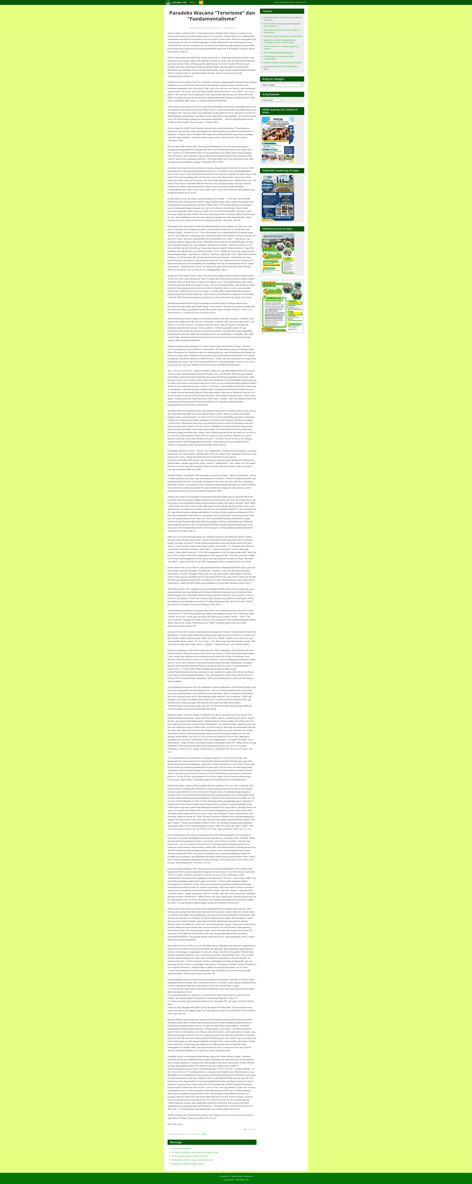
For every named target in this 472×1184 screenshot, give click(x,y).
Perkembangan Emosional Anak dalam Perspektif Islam (279, 57)
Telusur (192, 2)
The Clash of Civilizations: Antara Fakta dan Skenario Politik (194, 1152)
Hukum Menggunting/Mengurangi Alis (278, 52)
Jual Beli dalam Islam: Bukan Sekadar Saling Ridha (281, 67)
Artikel (204, 1134)
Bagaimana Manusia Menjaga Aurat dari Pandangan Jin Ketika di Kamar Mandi (280, 41)
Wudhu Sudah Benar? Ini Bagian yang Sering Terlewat (281, 47)
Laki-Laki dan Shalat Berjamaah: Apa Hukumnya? (283, 36)
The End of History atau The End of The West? (189, 1156)
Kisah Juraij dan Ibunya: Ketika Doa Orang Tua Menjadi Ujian (282, 31)
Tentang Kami (224, 1176)
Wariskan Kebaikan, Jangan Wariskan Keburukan (283, 62)
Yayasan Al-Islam (236, 1176)
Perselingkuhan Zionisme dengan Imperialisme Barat (192, 1160)
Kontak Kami (248, 1176)
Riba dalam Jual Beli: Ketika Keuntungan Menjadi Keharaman (283, 18)
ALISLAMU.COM (179, 2)
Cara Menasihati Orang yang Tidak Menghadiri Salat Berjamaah (282, 24)
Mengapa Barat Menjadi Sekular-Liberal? (187, 1164)
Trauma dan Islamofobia (181, 1148)
